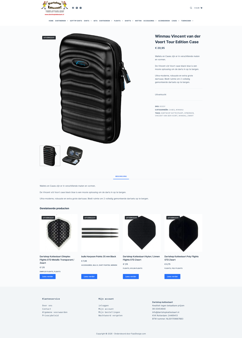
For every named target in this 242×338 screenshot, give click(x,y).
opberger (189, 113)
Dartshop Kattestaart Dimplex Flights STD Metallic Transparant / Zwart (57, 259)
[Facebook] (73, 8)
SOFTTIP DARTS (76, 21)
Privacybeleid (50, 315)
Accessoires (148, 21)
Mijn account (106, 309)
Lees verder (47, 276)
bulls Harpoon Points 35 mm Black (98, 256)
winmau (182, 116)
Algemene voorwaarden (54, 312)
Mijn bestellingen (109, 312)
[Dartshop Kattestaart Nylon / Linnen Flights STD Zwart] (142, 233)
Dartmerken (60, 21)
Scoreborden (164, 21)
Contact (46, 309)
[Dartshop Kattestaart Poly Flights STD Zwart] (183, 233)
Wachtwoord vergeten (111, 315)
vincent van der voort (166, 116)
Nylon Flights (136, 268)
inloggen (104, 305)
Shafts (128, 21)
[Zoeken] (191, 8)
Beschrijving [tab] (121, 176)
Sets (95, 21)
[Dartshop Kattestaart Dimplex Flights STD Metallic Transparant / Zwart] (59, 233)
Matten (138, 21)
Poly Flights (177, 268)
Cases (174, 21)
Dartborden (104, 21)
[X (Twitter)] (77, 8)
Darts (86, 21)
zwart (190, 116)
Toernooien (186, 21)
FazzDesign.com (138, 333)
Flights (117, 21)
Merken (114, 265)
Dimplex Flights (46, 271)
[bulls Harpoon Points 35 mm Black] (100, 233)
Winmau (180, 110)
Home (51, 21)
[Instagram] (81, 8)
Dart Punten (104, 265)
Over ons (47, 305)
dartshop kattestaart (172, 113)
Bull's (95, 265)
